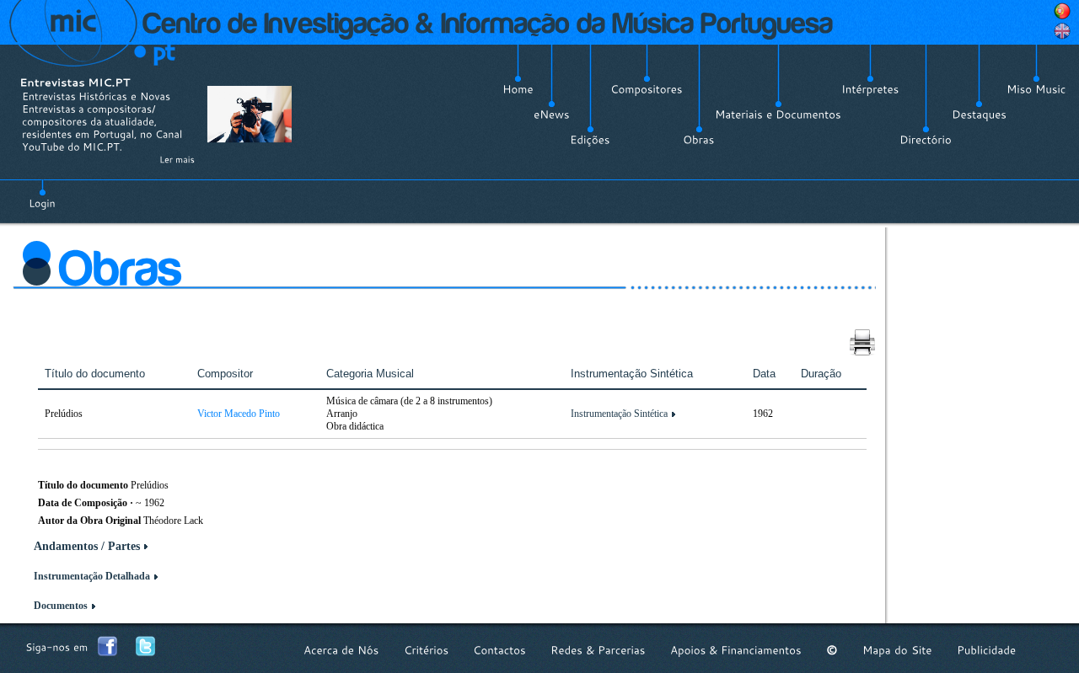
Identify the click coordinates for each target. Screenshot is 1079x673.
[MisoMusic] (1036, 89)
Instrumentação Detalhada (92, 576)
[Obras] (699, 140)
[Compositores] (646, 89)
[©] (832, 650)
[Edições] (590, 140)
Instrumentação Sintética (619, 413)
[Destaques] (979, 114)
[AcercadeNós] (341, 650)
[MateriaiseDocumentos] (778, 114)
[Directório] (925, 140)
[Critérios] (426, 650)
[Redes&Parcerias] (598, 650)
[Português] (1062, 11)
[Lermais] (177, 159)
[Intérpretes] (870, 89)
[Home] (518, 89)
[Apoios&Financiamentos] (736, 650)
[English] (1062, 31)
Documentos (61, 606)
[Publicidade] (986, 650)
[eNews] (552, 114)
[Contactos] (499, 650)
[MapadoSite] (897, 650)
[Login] (42, 193)
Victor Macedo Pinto (238, 413)
